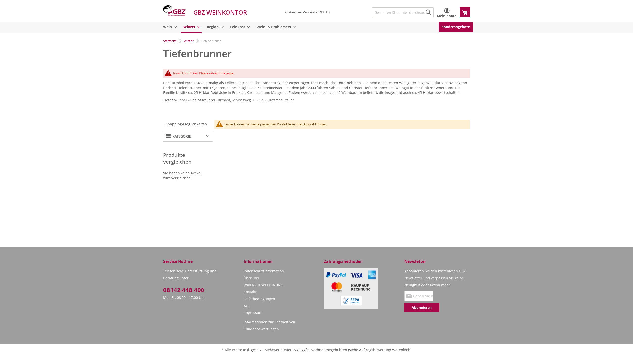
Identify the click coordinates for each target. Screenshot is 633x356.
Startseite (170, 41)
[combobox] (403, 12)
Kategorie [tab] (181, 136)
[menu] (316, 27)
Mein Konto (447, 15)
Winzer (189, 41)
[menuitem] (169, 27)
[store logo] (174, 10)
